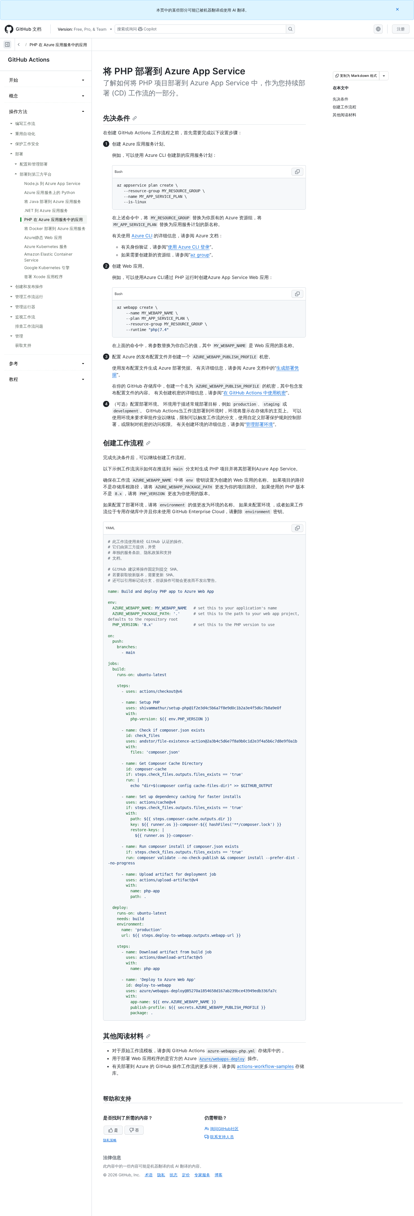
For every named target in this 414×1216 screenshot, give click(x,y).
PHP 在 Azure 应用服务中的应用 (58, 44)
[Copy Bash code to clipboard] (297, 172)
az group (200, 255)
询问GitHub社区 (224, 1128)
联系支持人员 (222, 1136)
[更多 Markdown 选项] (384, 75)
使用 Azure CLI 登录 (189, 247)
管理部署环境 (259, 424)
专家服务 (202, 1174)
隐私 (161, 1174)
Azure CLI (142, 235)
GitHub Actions (29, 59)
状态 (173, 1174)
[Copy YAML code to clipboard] (297, 528)
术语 (149, 1174)
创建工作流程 (123, 443)
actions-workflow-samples (265, 1066)
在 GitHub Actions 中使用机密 (254, 392)
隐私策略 (110, 1140)
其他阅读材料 (123, 1036)
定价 (186, 1174)
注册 (401, 28)
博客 (218, 1174)
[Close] (397, 9)
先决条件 (116, 118)
